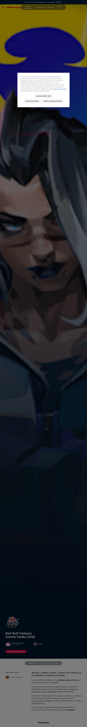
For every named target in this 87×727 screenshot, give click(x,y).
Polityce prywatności (59, 89)
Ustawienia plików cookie (43, 96)
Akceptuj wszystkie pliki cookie (53, 101)
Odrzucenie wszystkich (32, 101)
